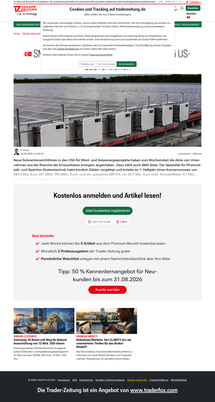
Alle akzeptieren (126, 64)
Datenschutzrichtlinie (101, 54)
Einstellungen (87, 64)
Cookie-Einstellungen (68, 49)
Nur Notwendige (106, 64)
